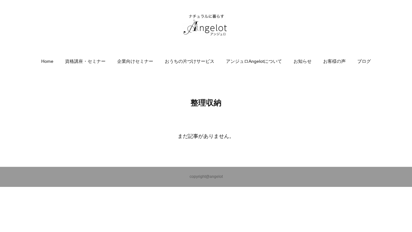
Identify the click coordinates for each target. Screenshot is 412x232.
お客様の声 (334, 61)
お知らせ (303, 61)
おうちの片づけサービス (189, 61)
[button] (47, 61)
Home (47, 61)
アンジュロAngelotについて (254, 61)
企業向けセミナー (135, 61)
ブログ (364, 61)
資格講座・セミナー (85, 61)
